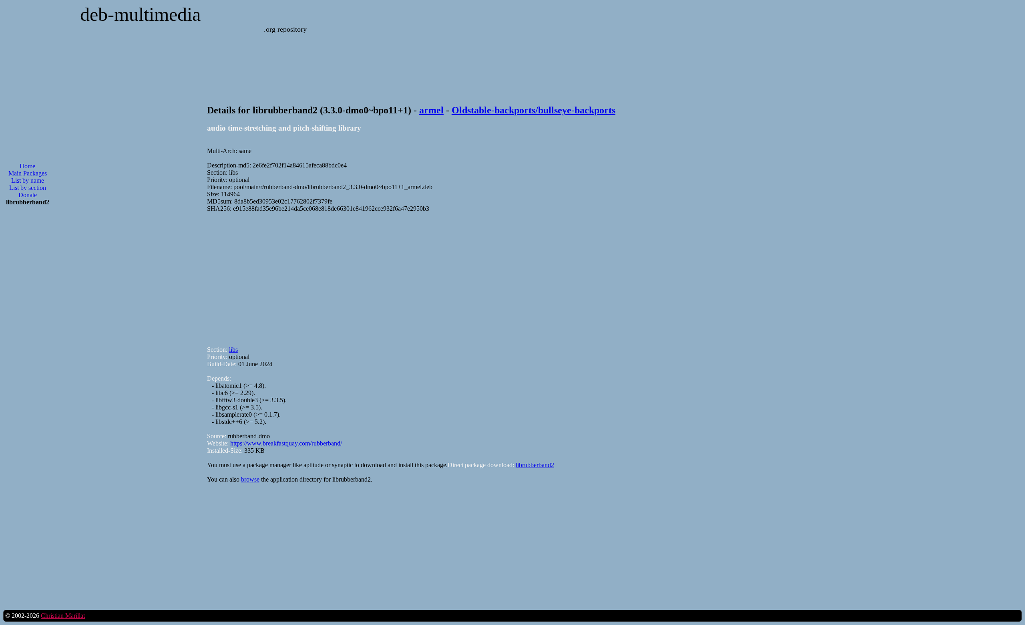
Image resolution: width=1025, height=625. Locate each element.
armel (431, 110)
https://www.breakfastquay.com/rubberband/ (286, 443)
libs (233, 349)
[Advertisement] (447, 276)
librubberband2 (535, 465)
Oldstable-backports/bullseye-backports (533, 110)
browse (250, 479)
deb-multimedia (140, 14)
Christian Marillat (63, 615)
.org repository (285, 29)
